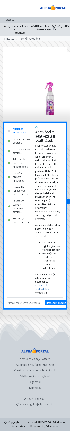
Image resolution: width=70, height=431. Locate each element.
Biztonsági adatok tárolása (21, 220)
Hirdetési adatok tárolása (21, 140)
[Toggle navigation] (7, 8)
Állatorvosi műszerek (40, 28)
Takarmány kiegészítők (50, 28)
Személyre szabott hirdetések (18, 177)
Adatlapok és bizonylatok (35, 376)
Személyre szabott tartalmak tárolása (18, 206)
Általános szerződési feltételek (35, 364)
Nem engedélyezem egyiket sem (24, 302)
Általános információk (19, 130)
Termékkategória (29, 38)
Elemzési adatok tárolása (21, 151)
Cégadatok (35, 382)
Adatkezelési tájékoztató (35, 359)
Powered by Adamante (44, 426)
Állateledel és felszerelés (19, 29)
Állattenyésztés (31, 26)
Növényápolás (62, 26)
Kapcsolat (9, 19)
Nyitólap (10, 26)
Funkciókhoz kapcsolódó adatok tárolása (21, 190)
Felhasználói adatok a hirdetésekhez (20, 163)
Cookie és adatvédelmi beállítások (35, 370)
